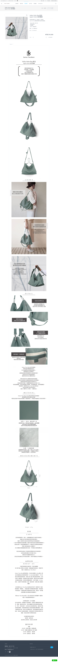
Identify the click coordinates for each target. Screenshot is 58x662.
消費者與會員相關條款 (54, 0)
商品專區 (45, 8)
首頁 (42, 8)
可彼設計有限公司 (15, 655)
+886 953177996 (10, 0)
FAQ (45, 0)
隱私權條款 (48, 0)
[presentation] (7, 29)
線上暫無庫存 (50, 37)
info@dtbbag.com (4, 0)
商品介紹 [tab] (11, 44)
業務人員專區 (42, 0)
